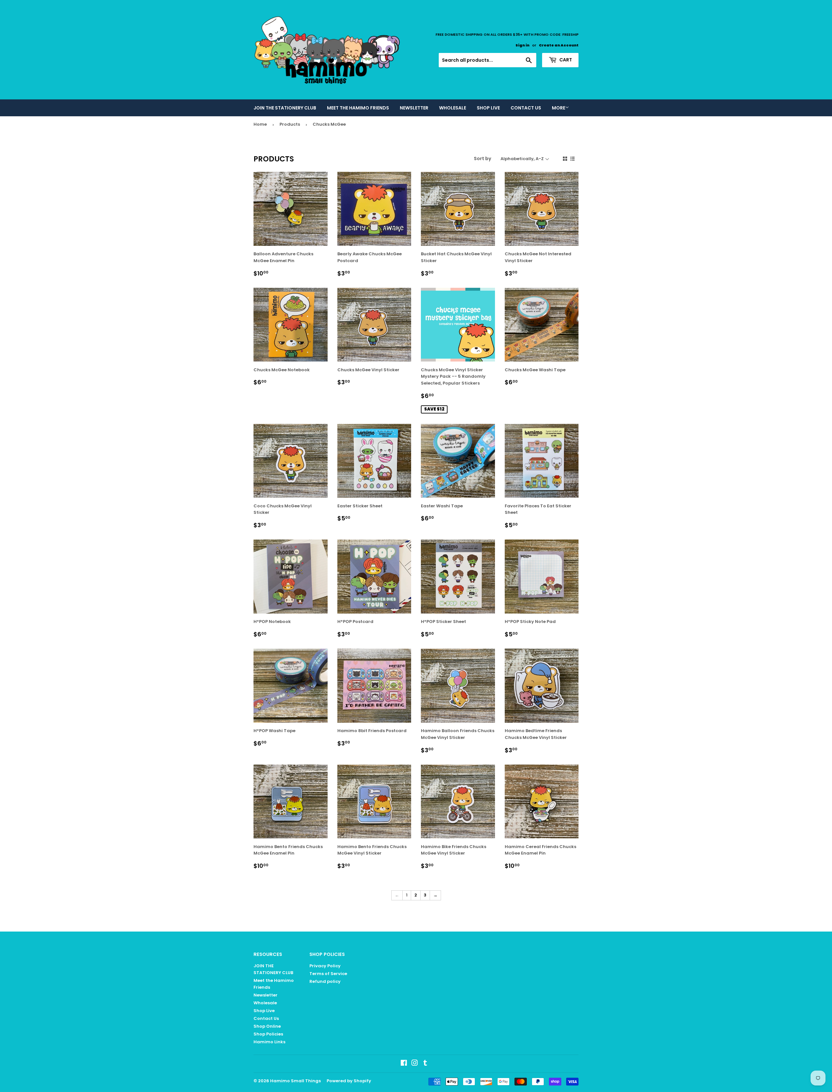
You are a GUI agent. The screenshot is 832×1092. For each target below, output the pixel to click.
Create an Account (558, 45)
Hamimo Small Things (295, 1081)
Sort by (482, 158)
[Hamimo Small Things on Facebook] (403, 1064)
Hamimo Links (269, 1042)
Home (260, 124)
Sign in (522, 45)
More (558, 108)
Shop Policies (268, 1034)
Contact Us (526, 108)
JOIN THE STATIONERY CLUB (285, 108)
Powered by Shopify (349, 1081)
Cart (565, 60)
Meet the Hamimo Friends (358, 108)
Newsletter (414, 108)
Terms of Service (328, 974)
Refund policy (325, 981)
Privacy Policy (325, 966)
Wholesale (452, 108)
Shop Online (267, 1026)
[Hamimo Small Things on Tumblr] (425, 1064)
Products (290, 124)
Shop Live (488, 108)
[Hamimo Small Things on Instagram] (414, 1064)
